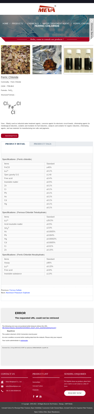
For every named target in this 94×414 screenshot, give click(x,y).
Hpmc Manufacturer (53, 412)
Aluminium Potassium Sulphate (18, 293)
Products (17, 24)
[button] (91, 60)
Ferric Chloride (82, 24)
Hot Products (54, 404)
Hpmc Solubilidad (36, 408)
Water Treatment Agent (56, 24)
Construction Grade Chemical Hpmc (52, 408)
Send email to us (11, 136)
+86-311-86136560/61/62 (13, 391)
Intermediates (36, 382)
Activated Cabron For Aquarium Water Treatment (78, 408)
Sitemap (61, 404)
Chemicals (33, 24)
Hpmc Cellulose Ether (40, 412)
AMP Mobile (68, 404)
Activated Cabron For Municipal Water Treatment (15, 408)
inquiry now (75, 393)
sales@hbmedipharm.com (13, 386)
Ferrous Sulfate (16, 290)
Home (5, 24)
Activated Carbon (38, 386)
